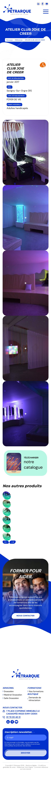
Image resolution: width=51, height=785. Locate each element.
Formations (34, 688)
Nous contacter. (12, 707)
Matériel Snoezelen (13, 694)
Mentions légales (31, 765)
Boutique (32, 694)
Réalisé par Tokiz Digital (25, 767)
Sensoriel (8, 688)
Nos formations (36, 691)
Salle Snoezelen (11, 698)
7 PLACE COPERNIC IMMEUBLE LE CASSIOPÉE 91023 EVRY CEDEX (23, 712)
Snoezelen (9, 691)
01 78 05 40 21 (13, 717)
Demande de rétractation (35, 699)
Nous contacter (25, 615)
